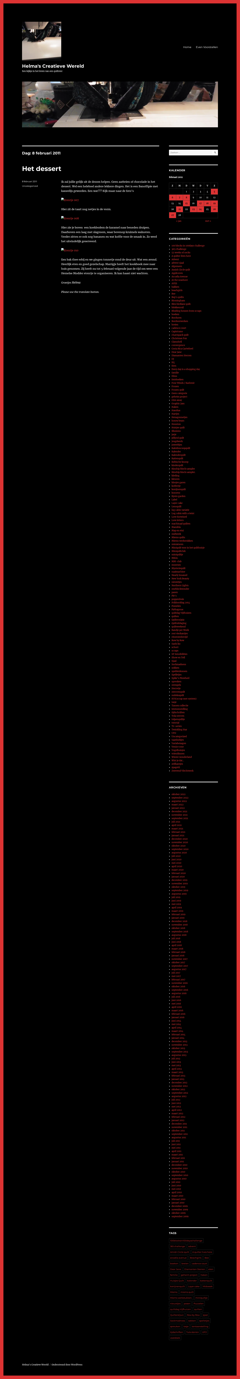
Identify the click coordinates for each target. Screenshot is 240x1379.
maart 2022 (178, 804)
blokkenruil (178, 307)
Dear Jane (177, 352)
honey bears (178, 420)
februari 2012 (178, 1117)
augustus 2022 (179, 801)
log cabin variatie (180, 510)
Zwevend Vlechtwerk (182, 770)
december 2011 (179, 1123)
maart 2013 (177, 1072)
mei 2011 (176, 1147)
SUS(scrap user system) (184, 698)
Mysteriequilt (178, 568)
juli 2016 (176, 996)
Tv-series (177, 726)
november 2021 (180, 815)
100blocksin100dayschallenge (186, 1240)
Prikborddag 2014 (181, 602)
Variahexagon (179, 743)
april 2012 (177, 1110)
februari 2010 (178, 1199)
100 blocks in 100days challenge (188, 245)
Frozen (175, 386)
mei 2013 (176, 1065)
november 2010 (180, 1168)
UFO (174, 733)
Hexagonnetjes (179, 417)
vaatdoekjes (178, 740)
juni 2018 (176, 942)
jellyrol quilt (178, 438)
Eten (174, 365)
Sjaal (174, 661)
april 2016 (177, 1007)
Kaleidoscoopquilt (181, 448)
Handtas (176, 410)
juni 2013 (176, 1062)
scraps (175, 650)
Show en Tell (178, 657)
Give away (177, 400)
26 (214, 209)
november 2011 (179, 1127)
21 (179, 209)
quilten (175, 616)
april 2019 (177, 907)
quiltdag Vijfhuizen (181, 613)
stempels (176, 685)
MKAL (175, 558)
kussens (176, 492)
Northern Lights (180, 585)
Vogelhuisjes (178, 750)
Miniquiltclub (179, 551)
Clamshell (177, 341)
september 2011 (180, 1134)
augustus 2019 (179, 893)
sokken (175, 667)
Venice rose (178, 746)
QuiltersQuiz (178, 619)
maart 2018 (177, 948)
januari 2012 (178, 1120)
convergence (178, 345)
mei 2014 (176, 1024)
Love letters (178, 520)
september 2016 (180, 990)
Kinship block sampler (183, 468)
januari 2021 (178, 835)
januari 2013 (178, 1079)
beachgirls (177, 290)
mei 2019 (176, 904)
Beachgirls (195, 1257)
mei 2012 (176, 1106)
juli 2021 (176, 821)
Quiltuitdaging (179, 623)
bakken (175, 287)
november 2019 (180, 883)
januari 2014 (178, 1038)
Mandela (176, 527)
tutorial (175, 722)
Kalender (176, 451)
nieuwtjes (177, 582)
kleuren (176, 479)
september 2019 (180, 890)
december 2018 (179, 921)
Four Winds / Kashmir (183, 383)
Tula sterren (178, 716)
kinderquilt (177, 465)
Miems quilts (178, 537)
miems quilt (187, 1292)
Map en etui (178, 530)
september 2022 (180, 797)
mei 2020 (176, 863)
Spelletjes (177, 674)
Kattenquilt (177, 458)
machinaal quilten (181, 523)
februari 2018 (178, 952)
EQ (173, 362)
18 (207, 203)
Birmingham (178, 300)
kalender (192, 1280)
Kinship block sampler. (183, 472)
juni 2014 (176, 1020)
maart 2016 (177, 1010)
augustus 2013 (179, 1055)
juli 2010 (176, 1182)
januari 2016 (178, 1017)
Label (174, 499)
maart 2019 (177, 911)
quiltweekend (179, 626)
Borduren (177, 317)
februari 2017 (178, 979)
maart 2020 (178, 869)
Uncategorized (30, 186)
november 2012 (180, 1086)
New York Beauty (180, 578)
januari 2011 (178, 1161)
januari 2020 (178, 876)
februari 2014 (178, 1034)
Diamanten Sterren (182, 355)
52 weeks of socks (181, 252)
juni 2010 (176, 1185)
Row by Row (178, 640)
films (174, 376)
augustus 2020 (179, 852)
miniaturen (177, 544)
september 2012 (180, 1093)
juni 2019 (176, 900)
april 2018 (177, 945)
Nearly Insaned (179, 575)
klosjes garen (178, 482)
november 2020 (180, 842)
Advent (175, 259)
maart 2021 (177, 828)
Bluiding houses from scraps (186, 311)
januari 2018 (178, 955)
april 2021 (177, 825)
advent (192, 1246)
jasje (174, 434)
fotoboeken (178, 379)
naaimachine (178, 571)
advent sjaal (178, 262)
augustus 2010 (179, 1178)
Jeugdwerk (177, 441)
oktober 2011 (178, 1130)
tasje (174, 702)
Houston (176, 424)
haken (204, 1275)
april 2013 (177, 1069)
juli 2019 (176, 897)
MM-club (177, 561)
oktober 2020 (178, 845)
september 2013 (180, 1051)
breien (175, 324)
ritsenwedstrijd (180, 637)
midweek (176, 534)
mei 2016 (176, 1003)
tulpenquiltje (178, 719)
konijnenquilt (179, 489)
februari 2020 (179, 873)
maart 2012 (177, 1113)
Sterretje (176, 688)
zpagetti (176, 767)
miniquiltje (177, 554)
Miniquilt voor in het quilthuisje (188, 547)
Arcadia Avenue (180, 276)
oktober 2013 (178, 1048)
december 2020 (180, 839)
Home (187, 47)
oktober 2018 (178, 928)
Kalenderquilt (179, 455)
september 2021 (180, 818)
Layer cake (177, 503)
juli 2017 (176, 972)
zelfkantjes (177, 764)
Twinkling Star (179, 729)
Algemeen (177, 266)
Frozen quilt (178, 389)
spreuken (176, 681)
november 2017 (180, 959)
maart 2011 (177, 1154)
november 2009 (180, 1209)
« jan (178, 221)
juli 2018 (176, 938)
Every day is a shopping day (186, 369)
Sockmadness (179, 664)
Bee (173, 293)
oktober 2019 (178, 887)
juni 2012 (176, 1103)
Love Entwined (179, 516)
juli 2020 (176, 856)
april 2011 (176, 1151)
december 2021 (179, 811)
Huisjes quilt (178, 427)
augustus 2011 (179, 1137)
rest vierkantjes (180, 633)
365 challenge (177, 1246)
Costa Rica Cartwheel (182, 348)
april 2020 (177, 866)
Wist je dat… (178, 760)
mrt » (208, 221)
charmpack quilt (180, 335)
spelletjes (204, 1320)
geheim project (179, 396)
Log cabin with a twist (183, 513)
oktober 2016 (178, 986)
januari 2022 (178, 808)
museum (176, 564)
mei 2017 (176, 976)
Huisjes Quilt (177, 1280)
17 (200, 203)
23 (193, 209)
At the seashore (180, 280)
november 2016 (180, 983)
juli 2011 (176, 1141)
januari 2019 (178, 918)
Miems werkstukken (182, 540)
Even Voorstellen (207, 47)
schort (175, 647)
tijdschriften (178, 712)
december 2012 (179, 1082)
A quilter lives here (181, 256)
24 (200, 209)
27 (172, 215)
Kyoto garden (178, 496)
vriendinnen (178, 753)
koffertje (176, 486)
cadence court (179, 328)
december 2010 (179, 1165)
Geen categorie (179, 393)
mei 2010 (176, 1189)
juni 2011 (176, 1144)
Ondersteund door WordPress (67, 1364)
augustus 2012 (179, 1096)
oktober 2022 (178, 794)
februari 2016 (178, 1014)
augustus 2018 (179, 935)
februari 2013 (178, 1075)
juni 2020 (176, 859)
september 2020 (180, 849)
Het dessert (41, 169)
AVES (174, 283)
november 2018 (180, 924)
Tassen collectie (180, 705)
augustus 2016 (179, 993)
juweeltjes (177, 444)
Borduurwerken (180, 321)
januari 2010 (178, 1202)
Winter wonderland (182, 757)
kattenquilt (206, 1280)
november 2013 (179, 1044)
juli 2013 (176, 1058)
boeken (175, 314)
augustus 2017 (179, 969)
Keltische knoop (180, 462)
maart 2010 (177, 1195)
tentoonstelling (180, 709)
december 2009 (180, 1206)
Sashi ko (176, 643)
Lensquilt (176, 506)
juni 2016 (176, 1000)
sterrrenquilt (178, 691)
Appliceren (177, 273)
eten (210, 1269)
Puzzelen (176, 606)
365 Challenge (179, 249)
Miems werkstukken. (181, 1297)
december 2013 (179, 1041)
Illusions (176, 431)
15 (186, 203)
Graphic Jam (178, 403)
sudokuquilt (178, 695)
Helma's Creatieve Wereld (53, 66)
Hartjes (175, 413)
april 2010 (177, 1192)
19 (214, 203)
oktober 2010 (178, 1171)
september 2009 (180, 1216)
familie (175, 372)
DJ (173, 359)
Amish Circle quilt (181, 269)
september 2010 (180, 1175)
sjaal (205, 1315)
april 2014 (177, 1027)
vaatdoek (175, 1338)
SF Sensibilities (179, 654)
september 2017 (180, 966)
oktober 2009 (179, 1213)
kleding (175, 475)
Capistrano (177, 331)
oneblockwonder (180, 589)
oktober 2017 (178, 962)
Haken (175, 407)
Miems (173, 1292)
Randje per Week (180, 630)
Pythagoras (177, 609)
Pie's (174, 595)
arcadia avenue (178, 1257)
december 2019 (179, 880)
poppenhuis (178, 599)
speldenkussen (179, 671)
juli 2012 (176, 1099)
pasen (175, 592)
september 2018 (180, 931)
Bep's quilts (178, 297)
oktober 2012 (178, 1089)
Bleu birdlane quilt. (181, 304)
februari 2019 (178, 914)
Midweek (208, 1286)
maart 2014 (177, 1031)
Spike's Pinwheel (180, 678)
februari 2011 (178, 1158)
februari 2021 (178, 832)
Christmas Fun (179, 338)
